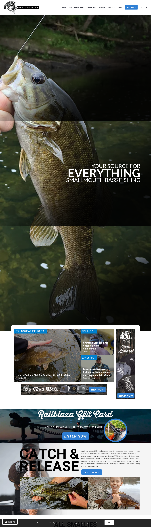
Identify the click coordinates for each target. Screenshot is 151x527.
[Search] (141, 7)
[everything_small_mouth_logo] (21, 7)
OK (109, 523)
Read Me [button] (11, 522)
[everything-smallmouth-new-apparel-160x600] (125, 364)
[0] (147, 6)
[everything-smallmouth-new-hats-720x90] (64, 389)
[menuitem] (63, 7)
